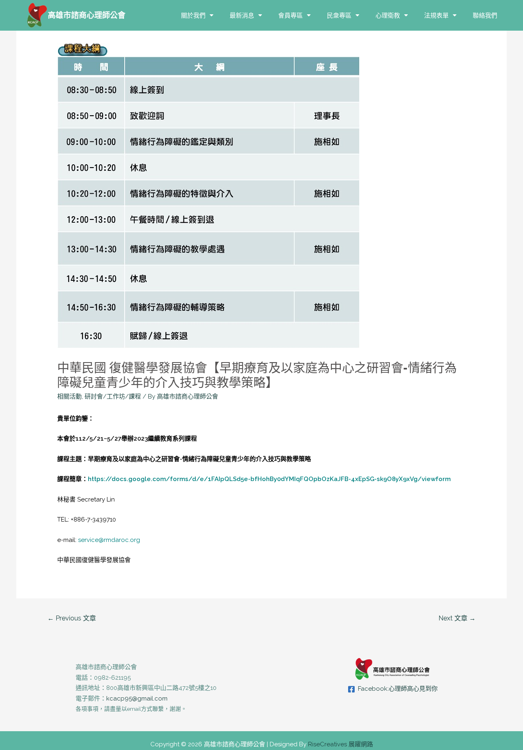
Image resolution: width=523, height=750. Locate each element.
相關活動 (69, 396)
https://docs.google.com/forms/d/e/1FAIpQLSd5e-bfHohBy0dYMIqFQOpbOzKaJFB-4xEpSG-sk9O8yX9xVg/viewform (269, 479)
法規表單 (436, 15)
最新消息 (242, 15)
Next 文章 (457, 618)
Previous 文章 (71, 618)
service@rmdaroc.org (109, 540)
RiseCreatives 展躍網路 (340, 744)
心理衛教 (387, 15)
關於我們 (193, 15)
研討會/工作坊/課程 (113, 396)
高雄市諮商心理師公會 (86, 15)
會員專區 (290, 15)
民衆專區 (339, 15)
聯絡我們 (485, 15)
